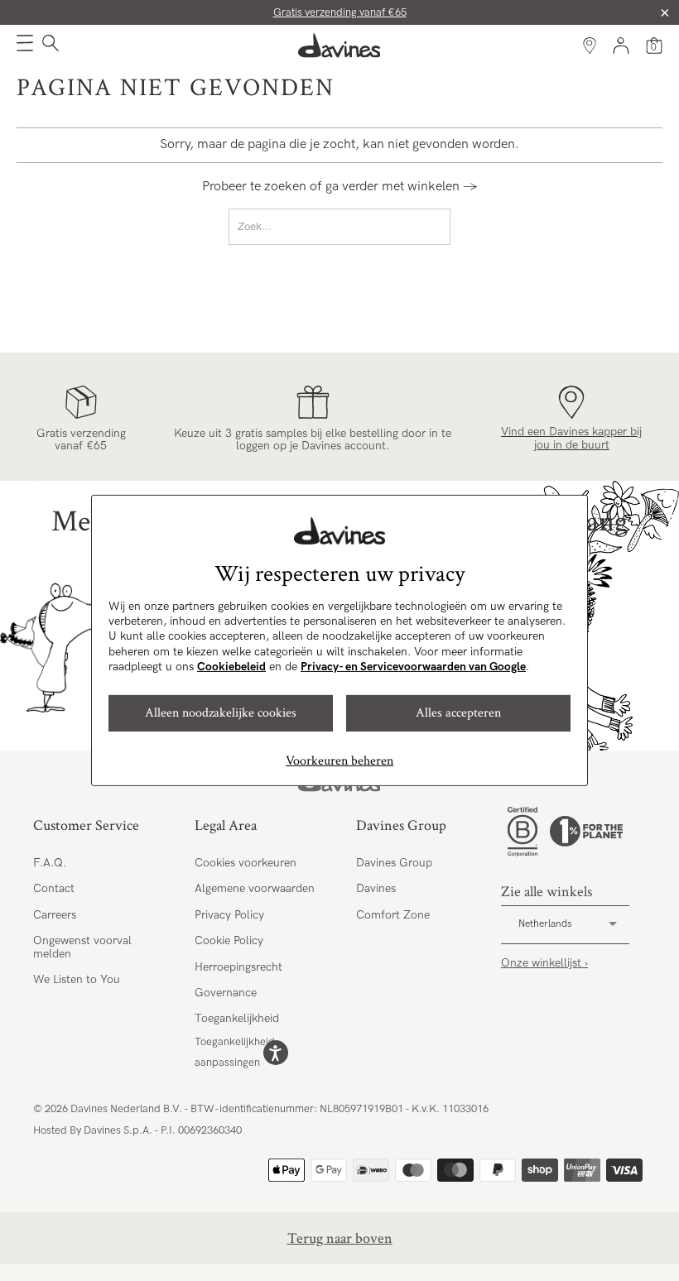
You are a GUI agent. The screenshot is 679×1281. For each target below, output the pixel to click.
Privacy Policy (229, 915)
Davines (376, 888)
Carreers (54, 915)
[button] (25, 45)
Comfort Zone (393, 915)
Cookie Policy (229, 940)
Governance (226, 993)
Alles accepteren (458, 713)
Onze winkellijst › (544, 963)
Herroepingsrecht (238, 967)
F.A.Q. (49, 863)
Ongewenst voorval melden (82, 946)
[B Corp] (522, 831)
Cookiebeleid (231, 667)
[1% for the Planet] (586, 831)
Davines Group (394, 863)
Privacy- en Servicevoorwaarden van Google (413, 667)
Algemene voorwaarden (255, 888)
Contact (54, 888)
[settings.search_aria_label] (48, 45)
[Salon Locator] (589, 45)
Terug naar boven (339, 1238)
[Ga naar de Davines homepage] (339, 45)
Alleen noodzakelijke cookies (220, 713)
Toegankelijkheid (237, 1018)
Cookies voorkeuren (245, 863)
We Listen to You (76, 979)
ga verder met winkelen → (401, 186)
